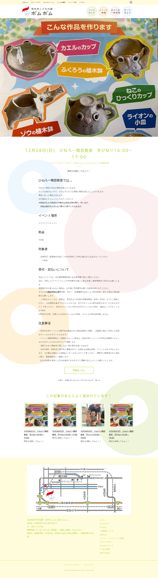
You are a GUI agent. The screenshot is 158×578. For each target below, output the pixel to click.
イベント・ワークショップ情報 (112, 538)
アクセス (103, 527)
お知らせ (76, 163)
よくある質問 (105, 549)
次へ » (97, 380)
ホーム (102, 520)
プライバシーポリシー (72, 565)
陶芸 (107, 163)
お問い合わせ (105, 553)
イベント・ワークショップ (88, 163)
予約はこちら (79, 370)
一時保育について (106, 531)
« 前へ (60, 380)
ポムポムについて (106, 545)
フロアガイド (105, 524)
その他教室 (102, 163)
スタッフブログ (106, 542)
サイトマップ (89, 565)
